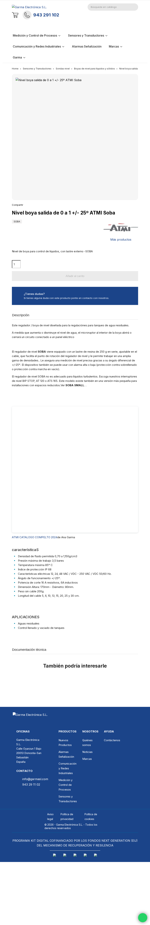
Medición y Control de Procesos (65, 784)
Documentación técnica (29, 650)
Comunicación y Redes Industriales (67, 768)
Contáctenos (112, 740)
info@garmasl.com (35, 779)
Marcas (87, 759)
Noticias (87, 752)
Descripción (20, 315)
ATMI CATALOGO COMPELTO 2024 (34, 537)
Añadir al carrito (75, 276)
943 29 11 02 (31, 784)
